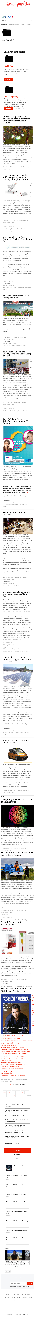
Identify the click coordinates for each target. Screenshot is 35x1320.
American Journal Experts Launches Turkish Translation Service (17, 239)
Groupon (20, 649)
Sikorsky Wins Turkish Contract (14, 513)
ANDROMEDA (25, 1314)
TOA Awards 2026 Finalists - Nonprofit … (17, 1194)
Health (9, 66)
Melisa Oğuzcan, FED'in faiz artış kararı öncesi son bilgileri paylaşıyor (15, 1264)
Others (30, 1297)
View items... (8, 79)
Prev (9, 1092)
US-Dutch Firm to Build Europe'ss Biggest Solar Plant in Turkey (17, 659)
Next (13, 1095)
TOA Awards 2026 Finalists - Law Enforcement (17, 1116)
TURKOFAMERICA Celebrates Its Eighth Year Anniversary (16, 990)
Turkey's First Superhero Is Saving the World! (16, 297)
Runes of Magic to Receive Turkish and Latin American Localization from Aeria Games (16, 120)
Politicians (27, 1294)
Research (24, 1297)
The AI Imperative (19, 1166)
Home (13, 1294)
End (18, 1095)
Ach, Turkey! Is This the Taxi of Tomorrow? (16, 741)
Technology (11, 97)
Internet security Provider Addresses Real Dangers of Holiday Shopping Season (15, 177)
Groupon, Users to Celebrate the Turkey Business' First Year (16, 594)
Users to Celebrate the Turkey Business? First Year (15, 651)
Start (4, 1092)
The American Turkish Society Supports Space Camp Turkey (17, 354)
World (18, 1294)
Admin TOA (11, 169)
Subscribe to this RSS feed (18, 1084)
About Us (17, 1300)
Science (5, 226)
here (28, 492)
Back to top (18, 1277)
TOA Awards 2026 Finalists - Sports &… (17, 1230)
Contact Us (7, 1294)
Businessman (7, 1297)
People (13, 1297)
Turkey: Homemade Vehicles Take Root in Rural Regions (17, 853)
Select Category (13, 343)
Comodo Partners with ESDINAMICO (11, 923)
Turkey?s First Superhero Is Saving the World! (14, 345)
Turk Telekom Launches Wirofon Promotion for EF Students (15, 421)
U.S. (22, 1294)
